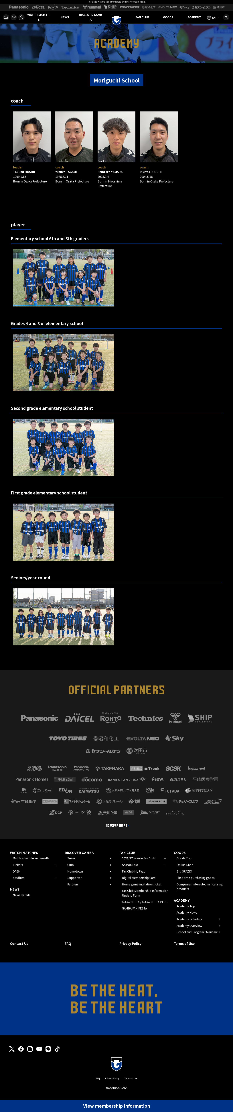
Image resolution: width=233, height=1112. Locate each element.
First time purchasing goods (196, 877)
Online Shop (185, 865)
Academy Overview (189, 925)
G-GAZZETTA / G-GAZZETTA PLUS (144, 902)
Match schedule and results (31, 858)
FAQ (68, 943)
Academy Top (186, 906)
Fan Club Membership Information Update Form (145, 892)
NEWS (65, 17)
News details (21, 895)
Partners (72, 884)
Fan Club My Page (133, 871)
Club (70, 865)
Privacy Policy (130, 943)
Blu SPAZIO (184, 871)
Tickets (18, 865)
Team (71, 858)
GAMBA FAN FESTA (134, 908)
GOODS (168, 17)
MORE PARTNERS (116, 825)
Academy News (187, 912)
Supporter (74, 877)
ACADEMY (194, 17)
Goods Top (184, 858)
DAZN (16, 871)
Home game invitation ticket (141, 884)
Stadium (19, 877)
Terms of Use (184, 943)
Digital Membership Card (139, 877)
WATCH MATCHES (38, 17)
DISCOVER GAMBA (90, 17)
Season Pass (130, 865)
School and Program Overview (197, 932)
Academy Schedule (189, 919)
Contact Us (19, 943)
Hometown (75, 871)
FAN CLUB (142, 17)
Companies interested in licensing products (200, 886)
